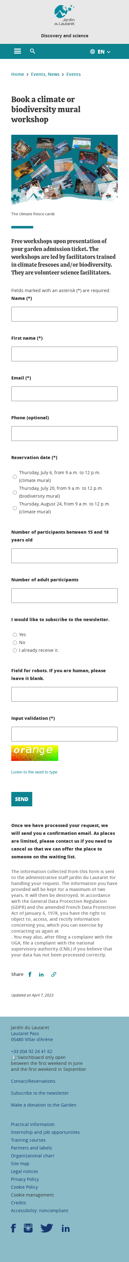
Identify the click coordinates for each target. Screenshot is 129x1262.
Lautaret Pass (25, 1033)
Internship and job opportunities (45, 1132)
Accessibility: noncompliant (39, 1210)
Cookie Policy (24, 1187)
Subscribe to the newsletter (40, 1093)
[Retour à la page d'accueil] (64, 15)
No (22, 642)
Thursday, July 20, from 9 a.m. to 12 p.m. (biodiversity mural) (61, 492)
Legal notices (24, 1171)
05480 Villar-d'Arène (32, 1039)
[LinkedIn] (65, 1230)
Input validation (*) (33, 718)
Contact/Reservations (33, 1081)
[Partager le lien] (54, 974)
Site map (20, 1163)
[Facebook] (13, 1230)
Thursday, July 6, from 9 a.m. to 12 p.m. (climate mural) (60, 476)
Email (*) (21, 377)
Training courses (28, 1140)
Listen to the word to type (34, 772)
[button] (32, 51)
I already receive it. (39, 650)
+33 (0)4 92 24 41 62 (31, 1051)
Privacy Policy (25, 1179)
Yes (22, 634)
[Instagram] (28, 1230)
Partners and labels (31, 1148)
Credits (18, 1203)
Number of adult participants (44, 579)
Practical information (33, 1124)
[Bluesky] (47, 1230)
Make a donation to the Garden (43, 1105)
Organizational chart (32, 1156)
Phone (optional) (30, 417)
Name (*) (21, 298)
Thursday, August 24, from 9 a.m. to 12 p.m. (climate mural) (64, 508)
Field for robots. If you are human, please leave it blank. (58, 674)
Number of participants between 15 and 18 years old (60, 536)
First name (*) (27, 338)
